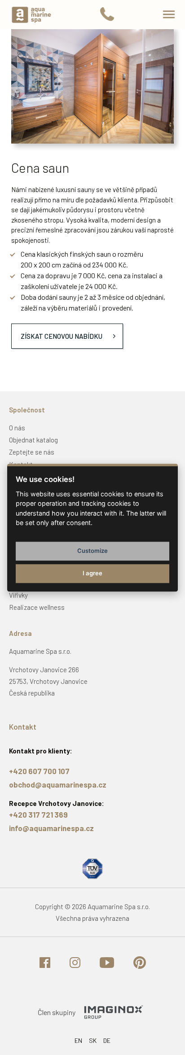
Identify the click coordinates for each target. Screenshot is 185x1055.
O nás (17, 428)
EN (78, 1040)
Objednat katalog (33, 440)
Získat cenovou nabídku (61, 336)
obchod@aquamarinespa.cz (57, 784)
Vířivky (18, 595)
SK (93, 1040)
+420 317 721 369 (38, 814)
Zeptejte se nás (31, 452)
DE (106, 1040)
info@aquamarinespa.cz (51, 827)
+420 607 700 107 (39, 770)
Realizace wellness (37, 607)
